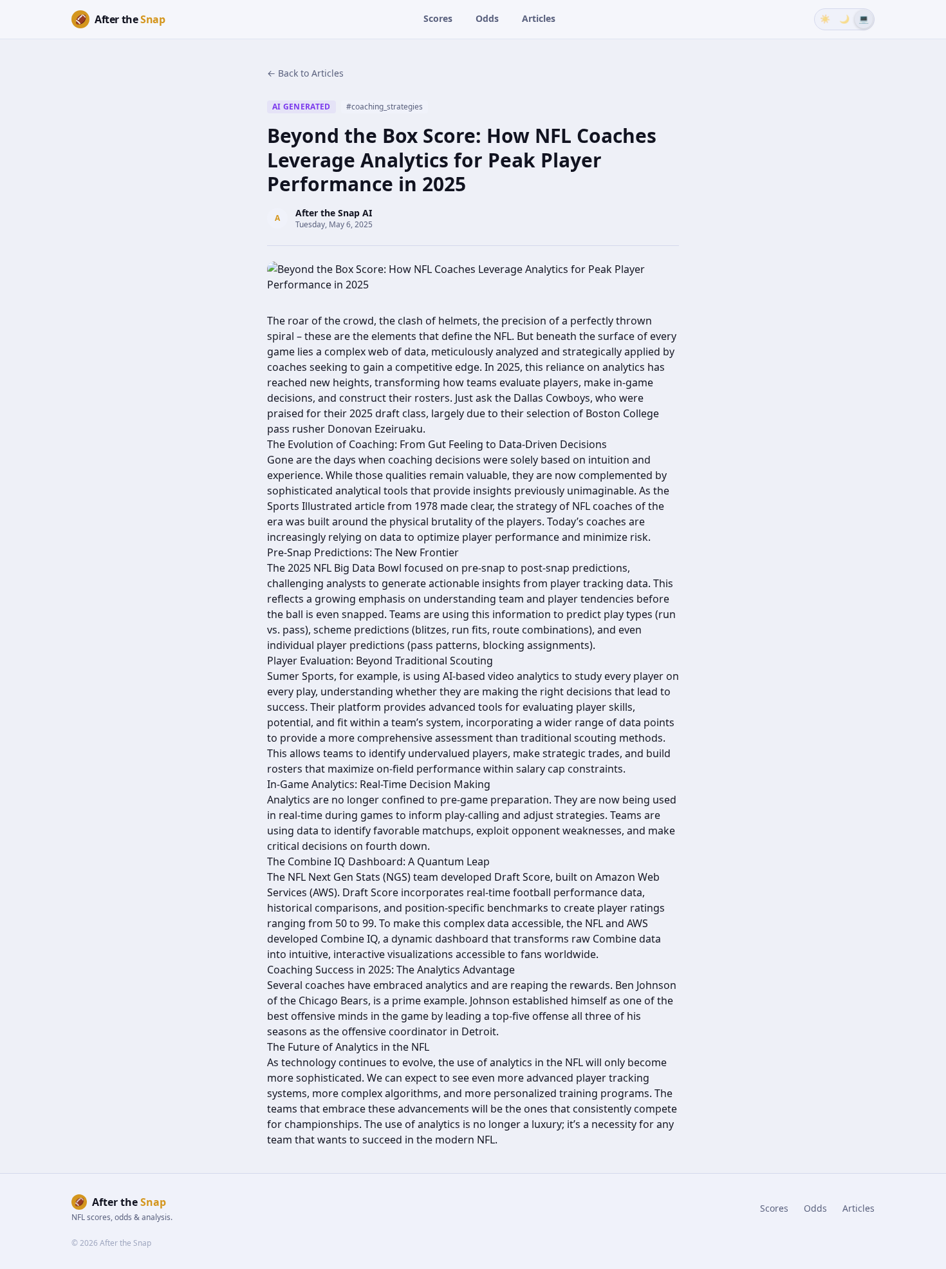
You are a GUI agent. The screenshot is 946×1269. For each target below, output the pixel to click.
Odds (487, 18)
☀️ (825, 18)
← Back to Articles (305, 73)
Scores (437, 18)
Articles (538, 18)
